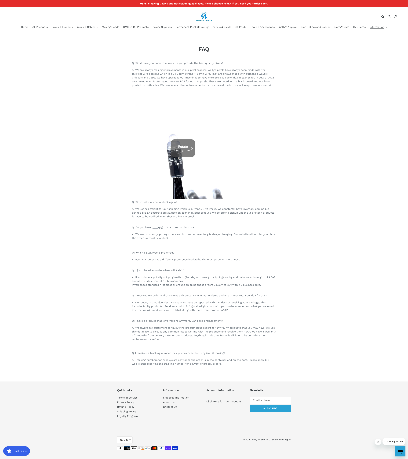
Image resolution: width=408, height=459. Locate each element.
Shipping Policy (126, 411)
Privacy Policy (125, 402)
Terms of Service (127, 397)
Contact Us (170, 406)
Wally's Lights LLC (261, 439)
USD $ (124, 439)
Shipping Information (176, 397)
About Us (169, 402)
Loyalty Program (127, 416)
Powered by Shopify (281, 439)
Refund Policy (125, 406)
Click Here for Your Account (223, 401)
